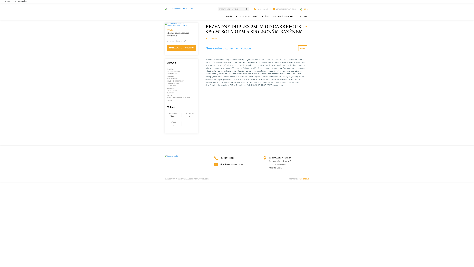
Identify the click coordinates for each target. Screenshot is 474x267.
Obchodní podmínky (283, 16)
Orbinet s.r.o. (303, 179)
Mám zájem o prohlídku (181, 48)
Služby (265, 16)
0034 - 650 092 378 (178, 41)
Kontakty (302, 16)
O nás (229, 16)
